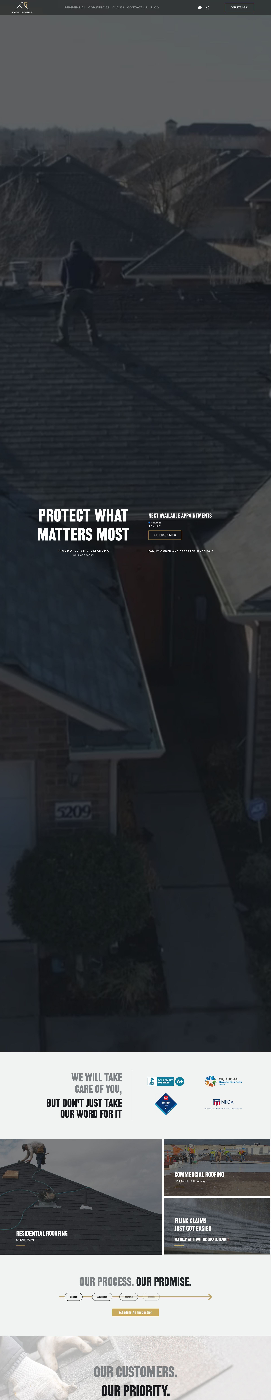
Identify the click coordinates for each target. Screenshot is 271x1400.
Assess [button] (73, 1297)
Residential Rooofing (42, 1233)
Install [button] (162, 1297)
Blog (155, 7)
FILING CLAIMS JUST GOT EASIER (192, 1224)
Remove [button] (133, 1297)
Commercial (99, 7)
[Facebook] (200, 7)
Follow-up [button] (192, 1297)
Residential (75, 7)
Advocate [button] (103, 1297)
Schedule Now (165, 535)
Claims (118, 7)
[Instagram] (207, 7)
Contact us (137, 7)
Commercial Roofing (199, 1174)
